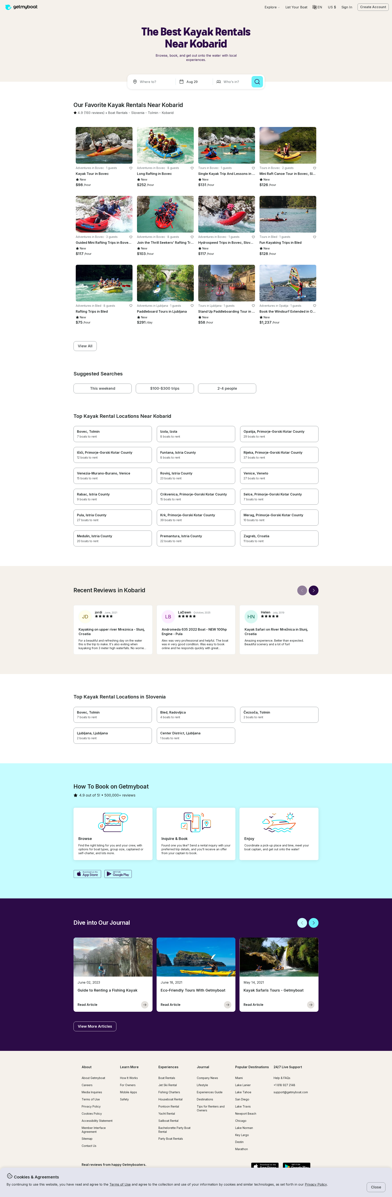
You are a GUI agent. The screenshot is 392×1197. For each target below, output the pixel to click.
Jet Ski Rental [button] (167, 1085)
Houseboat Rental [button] (170, 1099)
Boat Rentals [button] (166, 1078)
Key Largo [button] (242, 1135)
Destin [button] (239, 1142)
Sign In (346, 7)
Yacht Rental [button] (166, 1113)
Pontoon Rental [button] (168, 1106)
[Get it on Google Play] (118, 874)
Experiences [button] (168, 1067)
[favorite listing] (131, 168)
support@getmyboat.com (291, 1092)
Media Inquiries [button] (92, 1092)
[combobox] (152, 81)
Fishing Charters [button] (169, 1092)
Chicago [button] (240, 1120)
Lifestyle (202, 1085)
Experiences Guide (210, 1092)
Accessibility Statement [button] (97, 1120)
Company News (207, 1078)
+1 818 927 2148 (284, 1085)
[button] (296, 7)
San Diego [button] (242, 1099)
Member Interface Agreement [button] (94, 1129)
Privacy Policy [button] (316, 1184)
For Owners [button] (128, 1085)
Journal (203, 1067)
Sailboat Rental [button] (168, 1120)
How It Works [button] (129, 1078)
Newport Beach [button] (245, 1113)
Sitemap (87, 1138)
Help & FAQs (282, 1078)
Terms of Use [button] (120, 1184)
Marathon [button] (241, 1149)
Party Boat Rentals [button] (170, 1138)
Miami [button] (239, 1078)
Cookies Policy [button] (92, 1113)
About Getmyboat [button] (93, 1078)
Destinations (205, 1099)
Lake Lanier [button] (243, 1085)
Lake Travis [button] (243, 1106)
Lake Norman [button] (244, 1128)
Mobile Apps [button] (128, 1092)
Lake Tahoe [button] (243, 1092)
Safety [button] (124, 1099)
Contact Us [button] (89, 1145)
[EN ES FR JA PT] (317, 7)
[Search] (257, 81)
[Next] (313, 590)
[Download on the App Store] (87, 874)
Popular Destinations (252, 1067)
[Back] (302, 590)
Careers (87, 1085)
